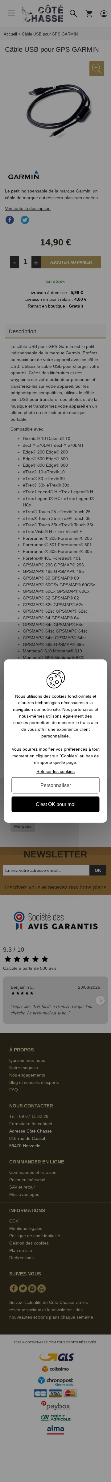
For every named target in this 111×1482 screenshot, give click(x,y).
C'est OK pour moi (56, 804)
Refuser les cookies (55, 771)
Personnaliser (55, 785)
